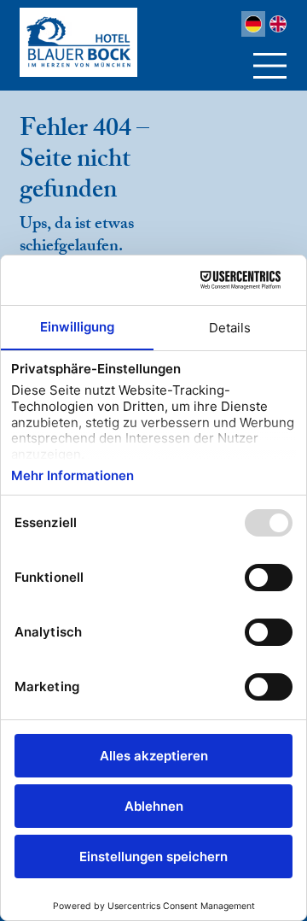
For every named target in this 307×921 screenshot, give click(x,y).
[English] (277, 24)
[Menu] (270, 66)
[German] (253, 24)
